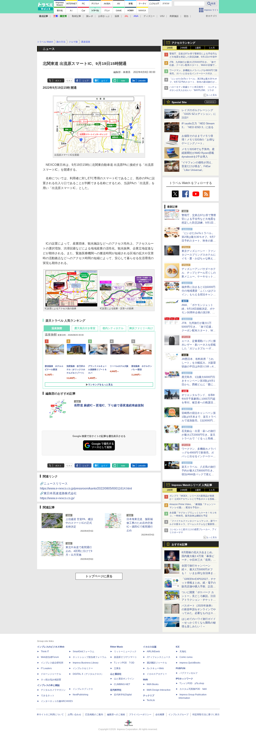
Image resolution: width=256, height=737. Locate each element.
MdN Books (153, 684)
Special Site (179, 102)
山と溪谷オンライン (124, 678)
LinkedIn (142, 81)
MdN (145, 679)
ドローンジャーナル (51, 674)
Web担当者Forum (50, 657)
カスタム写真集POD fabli (193, 689)
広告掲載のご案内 (94, 714)
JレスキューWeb (155, 668)
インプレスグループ (178, 714)
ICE (178, 646)
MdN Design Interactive (159, 690)
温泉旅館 (57, 328)
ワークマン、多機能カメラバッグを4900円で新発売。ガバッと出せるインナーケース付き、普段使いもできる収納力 (193, 73)
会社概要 (159, 714)
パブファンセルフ (189, 673)
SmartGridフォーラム (83, 651)
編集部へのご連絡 (116, 714)
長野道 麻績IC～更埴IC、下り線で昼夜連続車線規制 (109, 405)
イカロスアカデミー (157, 674)
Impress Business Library (85, 662)
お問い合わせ (74, 714)
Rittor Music (116, 646)
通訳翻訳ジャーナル (157, 662)
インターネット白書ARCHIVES (57, 701)
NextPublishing (80, 694)
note (123, 81)
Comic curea (186, 657)
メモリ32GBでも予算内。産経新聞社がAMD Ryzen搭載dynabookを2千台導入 (198, 153)
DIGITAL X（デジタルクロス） (88, 674)
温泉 (117, 16)
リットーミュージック (125, 651)
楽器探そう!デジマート (125, 657)
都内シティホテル (113, 328)
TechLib (151, 700)
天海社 (183, 651)
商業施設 (174, 16)
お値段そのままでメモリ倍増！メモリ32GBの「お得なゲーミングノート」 (198, 139)
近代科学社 (115, 690)
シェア (85, 81)
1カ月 (212, 48)
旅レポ (89, 16)
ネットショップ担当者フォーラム (89, 657)
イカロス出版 (149, 646)
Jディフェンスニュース (158, 657)
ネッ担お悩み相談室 (51, 679)
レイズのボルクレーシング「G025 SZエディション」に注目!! (199, 114)
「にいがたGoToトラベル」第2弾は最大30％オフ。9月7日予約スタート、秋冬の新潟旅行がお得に (193, 81)
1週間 (198, 48)
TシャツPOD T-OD (124, 662)
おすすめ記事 (179, 544)
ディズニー (149, 16)
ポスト (58, 81)
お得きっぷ (103, 16)
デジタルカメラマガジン (53, 690)
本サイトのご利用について (50, 714)
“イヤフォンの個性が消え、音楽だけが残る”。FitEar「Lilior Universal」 (198, 166)
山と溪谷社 (115, 674)
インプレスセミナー (83, 668)
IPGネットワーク (184, 678)
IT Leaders (46, 668)
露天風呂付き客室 (84, 328)
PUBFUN (180, 668)
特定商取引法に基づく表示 (205, 714)
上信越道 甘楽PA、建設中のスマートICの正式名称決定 (79, 523)
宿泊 (186, 16)
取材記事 (76, 16)
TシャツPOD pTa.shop (192, 683)
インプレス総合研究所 (52, 662)
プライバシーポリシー (140, 714)
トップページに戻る (98, 576)
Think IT (45, 651)
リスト (69, 81)
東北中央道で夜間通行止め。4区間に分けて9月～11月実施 (79, 551)
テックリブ (148, 695)
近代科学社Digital (123, 694)
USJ (162, 16)
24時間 (183, 48)
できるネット (47, 695)
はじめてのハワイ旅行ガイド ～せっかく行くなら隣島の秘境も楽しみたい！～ (199, 622)
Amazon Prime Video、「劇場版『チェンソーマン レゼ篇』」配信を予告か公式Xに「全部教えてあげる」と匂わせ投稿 (192, 507)
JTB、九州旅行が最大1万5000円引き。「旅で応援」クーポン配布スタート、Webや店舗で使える (193, 65)
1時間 (170, 48)
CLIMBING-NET (122, 684)
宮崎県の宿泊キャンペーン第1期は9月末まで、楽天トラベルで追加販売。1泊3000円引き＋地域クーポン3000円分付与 (199, 420)
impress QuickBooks (190, 662)
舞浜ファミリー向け (141, 328)
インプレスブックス (83, 689)
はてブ (104, 81)
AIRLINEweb (153, 651)
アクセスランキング (183, 42)
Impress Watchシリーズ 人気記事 (192, 484)
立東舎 (117, 668)
